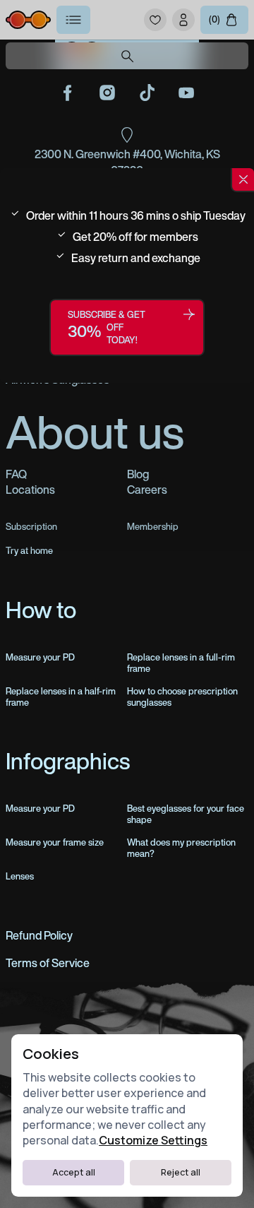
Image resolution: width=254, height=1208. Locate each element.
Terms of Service (48, 963)
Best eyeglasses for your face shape (185, 814)
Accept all (73, 1172)
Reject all (180, 1172)
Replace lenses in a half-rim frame (61, 697)
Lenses (20, 876)
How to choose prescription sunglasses (182, 697)
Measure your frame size (55, 842)
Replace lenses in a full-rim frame (181, 663)
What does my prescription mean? (181, 848)
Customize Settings (153, 1140)
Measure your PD (40, 657)
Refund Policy (39, 935)
